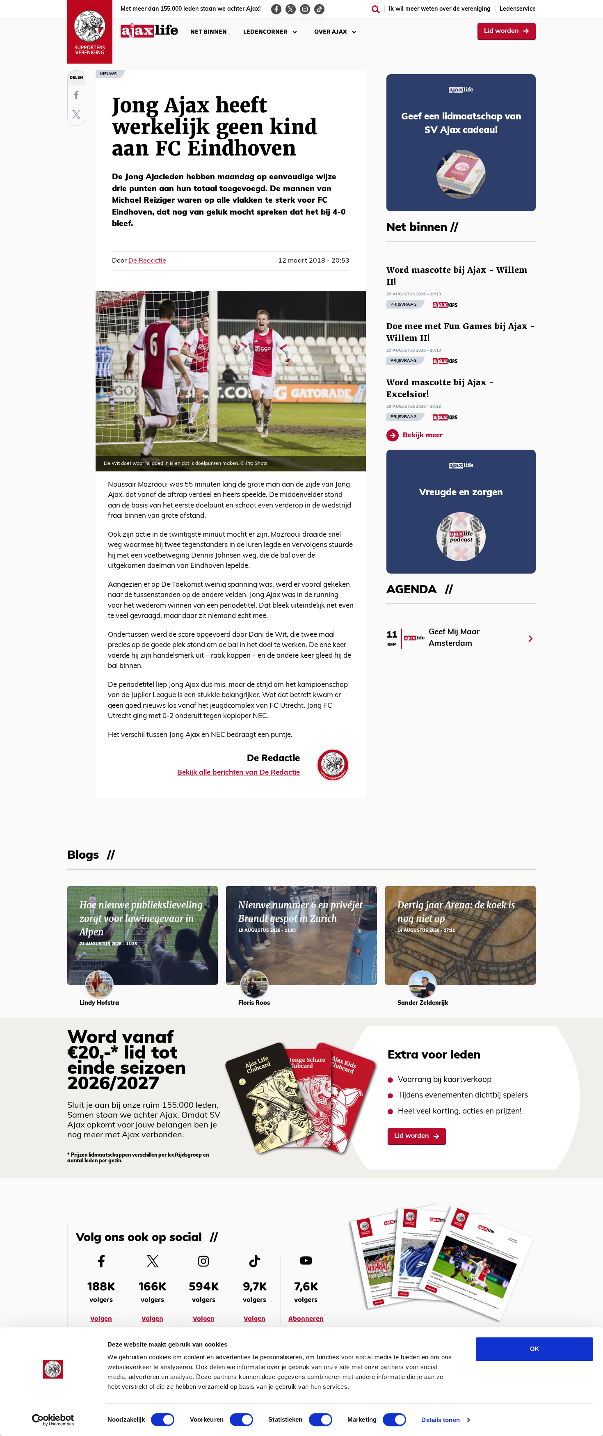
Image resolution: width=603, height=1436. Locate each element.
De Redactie (147, 261)
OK (534, 1348)
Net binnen (208, 32)
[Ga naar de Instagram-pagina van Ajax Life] (305, 9)
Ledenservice (518, 9)
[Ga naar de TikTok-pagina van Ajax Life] (319, 9)
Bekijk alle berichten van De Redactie (238, 772)
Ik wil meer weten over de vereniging (440, 9)
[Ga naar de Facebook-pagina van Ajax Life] (276, 9)
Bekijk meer (423, 435)
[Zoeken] (376, 9)
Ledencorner (265, 32)
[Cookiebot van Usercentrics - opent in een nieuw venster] (53, 1420)
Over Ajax (330, 32)
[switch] (241, 1419)
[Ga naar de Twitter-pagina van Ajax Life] (291, 9)
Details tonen (440, 1419)
